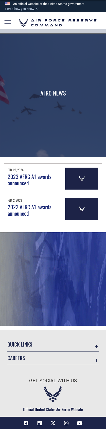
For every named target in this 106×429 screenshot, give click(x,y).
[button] (22, 8)
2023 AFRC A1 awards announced (29, 180)
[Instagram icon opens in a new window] (66, 423)
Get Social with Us (53, 381)
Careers (16, 358)
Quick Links (19, 344)
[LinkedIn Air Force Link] (39, 423)
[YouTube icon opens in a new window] (80, 423)
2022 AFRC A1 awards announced (29, 210)
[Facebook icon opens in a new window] (26, 423)
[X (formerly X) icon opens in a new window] (53, 423)
